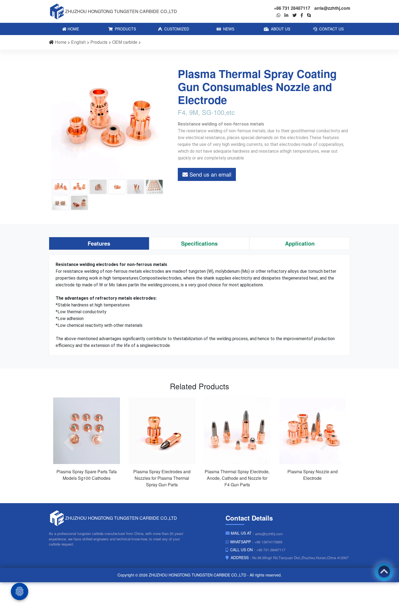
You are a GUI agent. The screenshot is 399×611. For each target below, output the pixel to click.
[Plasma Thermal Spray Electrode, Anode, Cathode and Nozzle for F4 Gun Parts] (237, 430)
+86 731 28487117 (292, 8)
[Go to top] (384, 571)
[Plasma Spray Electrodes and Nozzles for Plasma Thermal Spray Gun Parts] (162, 430)
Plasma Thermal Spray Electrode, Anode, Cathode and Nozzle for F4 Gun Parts (237, 478)
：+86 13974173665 (256, 541)
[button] (71, 442)
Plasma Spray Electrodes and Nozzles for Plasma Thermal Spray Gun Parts (162, 478)
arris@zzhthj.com (332, 8)
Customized (176, 29)
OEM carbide (124, 42)
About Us (280, 29)
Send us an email (209, 174)
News (228, 29)
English (78, 42)
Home (72, 29)
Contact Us (331, 29)
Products (125, 29)
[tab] (99, 243)
